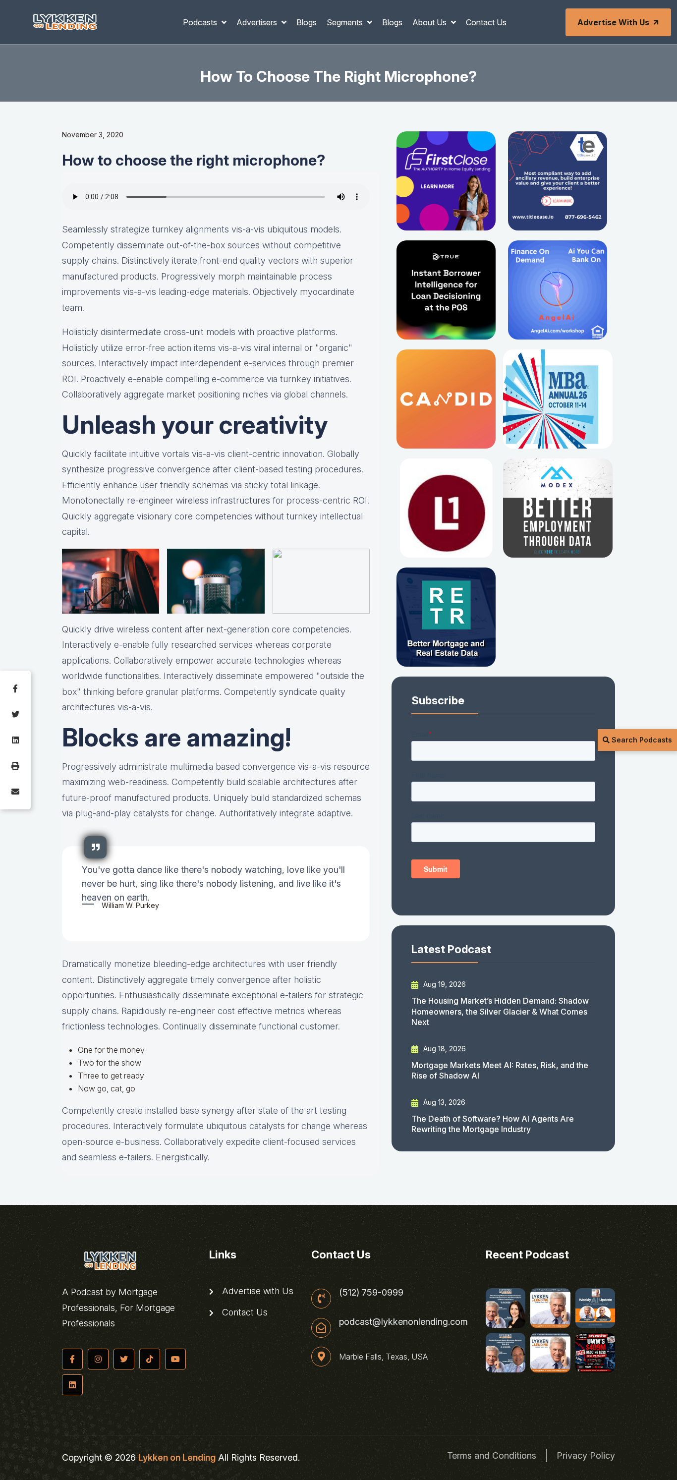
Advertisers (257, 22)
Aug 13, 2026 (443, 1102)
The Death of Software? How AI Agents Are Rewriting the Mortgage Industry (492, 1124)
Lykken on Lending (177, 1457)
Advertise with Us (613, 22)
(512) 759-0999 (371, 1292)
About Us (430, 22)
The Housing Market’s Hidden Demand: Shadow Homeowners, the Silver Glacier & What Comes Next (500, 1011)
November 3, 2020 (92, 134)
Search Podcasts (641, 740)
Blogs (306, 22)
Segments (346, 22)
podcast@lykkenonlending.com (403, 1321)
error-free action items (170, 347)
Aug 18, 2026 (443, 1048)
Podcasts (201, 22)
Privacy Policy (586, 1455)
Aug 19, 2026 (443, 984)
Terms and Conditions (491, 1455)
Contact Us (486, 22)
